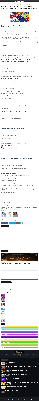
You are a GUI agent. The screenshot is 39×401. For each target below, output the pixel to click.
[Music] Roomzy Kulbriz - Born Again (11, 294)
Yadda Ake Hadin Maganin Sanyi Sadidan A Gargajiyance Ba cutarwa (16, 374)
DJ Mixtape (4, 329)
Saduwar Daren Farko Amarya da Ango (11, 362)
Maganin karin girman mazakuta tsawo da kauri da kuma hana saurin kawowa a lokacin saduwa (20, 366)
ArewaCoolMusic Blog (18, 399)
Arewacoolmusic (4, 10)
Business (4, 220)
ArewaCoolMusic (19, 1)
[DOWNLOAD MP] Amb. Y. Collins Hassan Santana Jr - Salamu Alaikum (15, 263)
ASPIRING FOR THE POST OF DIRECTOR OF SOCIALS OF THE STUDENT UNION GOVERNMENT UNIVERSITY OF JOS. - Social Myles (21, 383)
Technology (4, 344)
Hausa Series (4, 334)
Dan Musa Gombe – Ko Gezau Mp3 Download (12, 378)
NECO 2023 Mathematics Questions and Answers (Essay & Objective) (16, 386)
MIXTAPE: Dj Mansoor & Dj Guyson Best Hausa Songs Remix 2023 (15, 390)
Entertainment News (6, 331)
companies (14, 30)
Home (2, 4)
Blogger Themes (8, 399)
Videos (3, 347)
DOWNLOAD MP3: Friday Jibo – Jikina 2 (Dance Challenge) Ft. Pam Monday (16, 370)
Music (3, 339)
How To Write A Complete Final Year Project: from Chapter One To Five (16, 298)
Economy (4, 4)
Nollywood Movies (5, 342)
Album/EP (4, 326)
